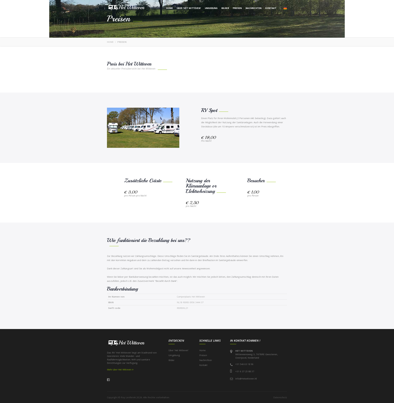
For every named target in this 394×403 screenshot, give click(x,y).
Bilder (225, 8)
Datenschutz (280, 397)
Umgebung (211, 8)
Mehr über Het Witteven (119, 369)
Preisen (237, 8)
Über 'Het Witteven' (189, 8)
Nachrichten (253, 8)
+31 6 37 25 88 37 (244, 371)
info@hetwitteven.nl (246, 378)
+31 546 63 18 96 (244, 364)
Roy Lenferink (128, 397)
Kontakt (270, 8)
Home (169, 8)
